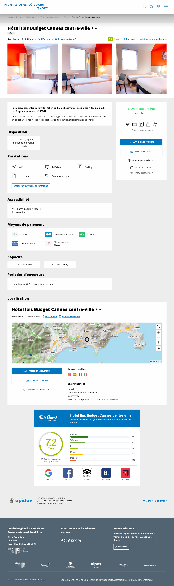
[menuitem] (26, 7)
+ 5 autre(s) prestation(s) (141, 130)
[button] (151, 7)
